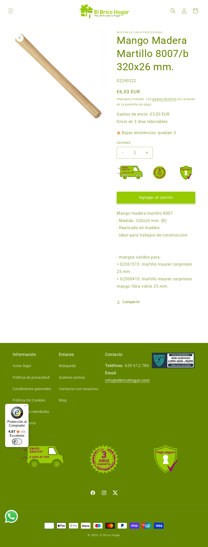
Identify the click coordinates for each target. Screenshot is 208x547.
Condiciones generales (32, 389)
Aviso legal (22, 366)
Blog (62, 400)
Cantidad (123, 142)
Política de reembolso (31, 412)
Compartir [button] (131, 302)
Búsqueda (67, 366)
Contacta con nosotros (78, 389)
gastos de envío (164, 99)
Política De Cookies (29, 400)
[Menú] (26, 407)
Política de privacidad (31, 377)
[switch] (17, 442)
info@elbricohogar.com (127, 380)
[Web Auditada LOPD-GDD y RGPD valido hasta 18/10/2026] (173, 360)
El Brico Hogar (110, 535)
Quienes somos (72, 377)
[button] (10, 10)
